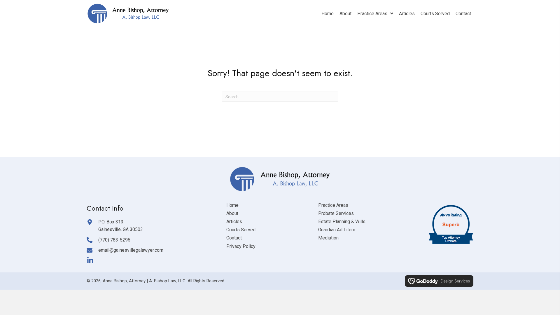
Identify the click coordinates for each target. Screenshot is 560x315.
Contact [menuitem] (234, 238)
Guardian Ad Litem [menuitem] (336, 229)
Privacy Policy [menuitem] (241, 246)
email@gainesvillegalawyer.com (130, 250)
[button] (90, 260)
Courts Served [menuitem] (241, 229)
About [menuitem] (232, 213)
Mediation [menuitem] (328, 238)
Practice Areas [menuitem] (333, 205)
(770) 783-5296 (114, 240)
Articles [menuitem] (234, 221)
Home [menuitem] (232, 205)
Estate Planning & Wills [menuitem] (341, 221)
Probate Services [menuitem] (336, 213)
